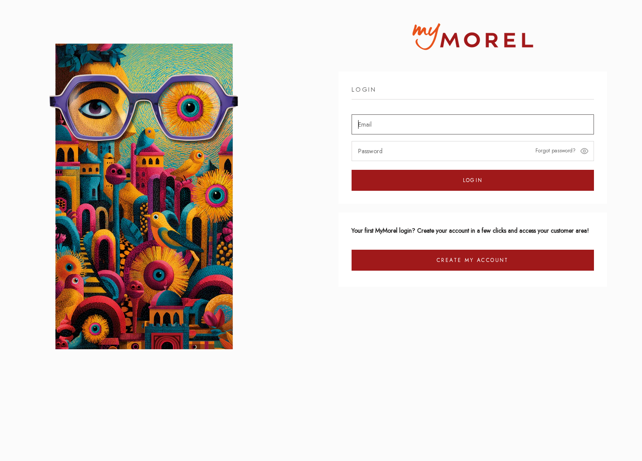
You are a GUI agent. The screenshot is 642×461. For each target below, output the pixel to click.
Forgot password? (555, 151)
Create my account (473, 260)
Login (473, 180)
